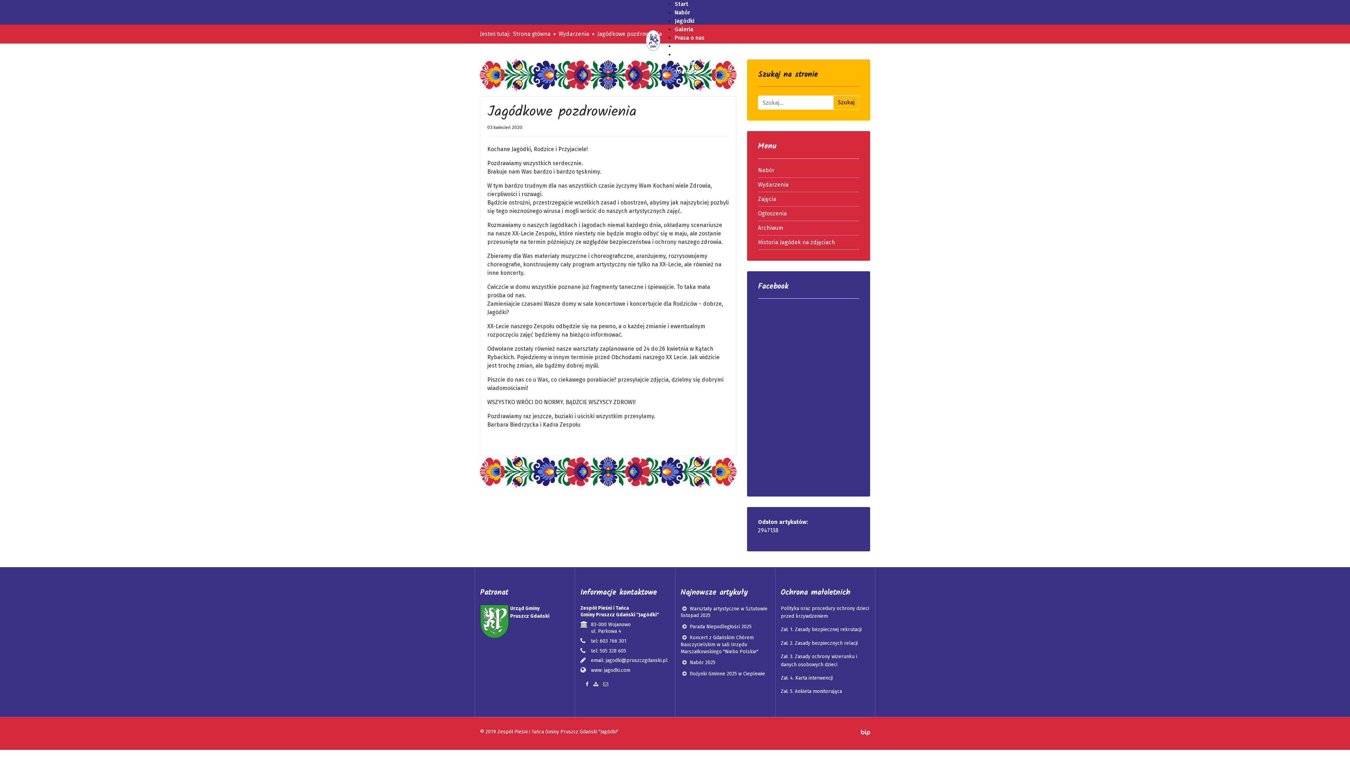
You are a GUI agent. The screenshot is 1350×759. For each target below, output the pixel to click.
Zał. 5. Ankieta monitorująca (811, 691)
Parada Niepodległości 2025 (720, 627)
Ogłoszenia (772, 213)
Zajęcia (767, 199)
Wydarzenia (773, 184)
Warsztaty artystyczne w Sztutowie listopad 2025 (724, 612)
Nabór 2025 (701, 663)
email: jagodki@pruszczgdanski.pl (629, 660)
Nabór (766, 170)
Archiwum (770, 228)
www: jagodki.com (610, 670)
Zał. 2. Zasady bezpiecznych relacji (819, 643)
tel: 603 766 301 (608, 641)
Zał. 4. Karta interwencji (807, 678)
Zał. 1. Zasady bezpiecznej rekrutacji (821, 629)
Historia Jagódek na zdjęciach (796, 242)
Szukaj (846, 102)
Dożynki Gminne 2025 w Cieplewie (726, 674)
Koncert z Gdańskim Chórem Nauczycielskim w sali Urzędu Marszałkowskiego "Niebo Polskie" (719, 644)
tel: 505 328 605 (608, 651)
